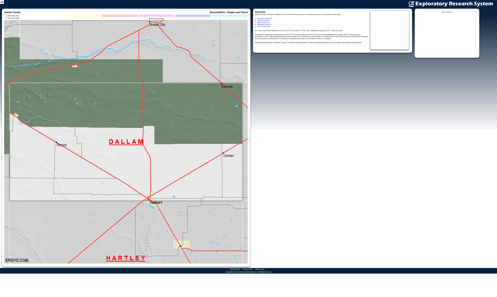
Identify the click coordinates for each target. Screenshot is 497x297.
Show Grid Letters (13, 18)
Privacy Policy (235, 269)
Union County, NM (263, 26)
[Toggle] (2, 2)
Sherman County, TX (264, 24)
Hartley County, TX (263, 20)
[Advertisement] (447, 34)
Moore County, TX (263, 22)
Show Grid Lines (13, 16)
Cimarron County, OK (264, 18)
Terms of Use (260, 269)
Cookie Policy (248, 269)
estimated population (265, 43)
